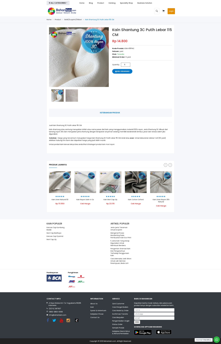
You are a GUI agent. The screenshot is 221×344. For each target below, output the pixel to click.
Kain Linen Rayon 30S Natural (161, 201)
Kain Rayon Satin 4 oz (85, 200)
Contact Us (94, 317)
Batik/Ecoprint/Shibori (73, 19)
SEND (137, 322)
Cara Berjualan (118, 317)
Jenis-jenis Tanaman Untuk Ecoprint (118, 228)
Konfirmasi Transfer (120, 314)
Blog (91, 3)
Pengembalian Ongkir (120, 321)
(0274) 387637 (55, 308)
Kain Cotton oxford (136, 200)
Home (81, 3)
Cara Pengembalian (120, 307)
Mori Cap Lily (52, 239)
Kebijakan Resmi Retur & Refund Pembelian (121, 332)
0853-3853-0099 (56, 312)
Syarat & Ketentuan (98, 310)
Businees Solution (144, 3)
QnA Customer (118, 303)
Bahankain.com (110, 341)
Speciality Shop (126, 3)
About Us (93, 303)
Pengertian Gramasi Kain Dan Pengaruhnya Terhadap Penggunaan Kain (120, 252)
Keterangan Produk (110, 112)
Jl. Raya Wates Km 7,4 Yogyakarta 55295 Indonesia (65, 304)
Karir (92, 307)
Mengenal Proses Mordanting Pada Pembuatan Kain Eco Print (120, 235)
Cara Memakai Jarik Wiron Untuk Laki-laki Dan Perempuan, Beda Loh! (120, 261)
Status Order (117, 324)
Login (171, 11)
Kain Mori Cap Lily (110, 200)
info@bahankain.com (57, 315)
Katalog (112, 3)
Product (100, 3)
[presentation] (165, 165)
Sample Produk (118, 328)
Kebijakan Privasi (96, 314)
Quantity (115, 64)
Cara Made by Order (120, 310)
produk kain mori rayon (105, 144)
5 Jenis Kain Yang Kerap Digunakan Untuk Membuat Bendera (119, 243)
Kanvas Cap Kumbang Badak (55, 228)
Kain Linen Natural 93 (60, 200)
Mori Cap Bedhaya (54, 233)
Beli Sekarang (123, 71)
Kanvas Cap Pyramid (55, 236)
